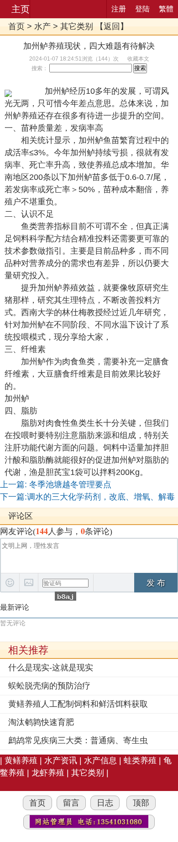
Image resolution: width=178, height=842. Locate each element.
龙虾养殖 (47, 772)
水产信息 (100, 760)
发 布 (156, 582)
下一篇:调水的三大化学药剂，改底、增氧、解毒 (87, 496)
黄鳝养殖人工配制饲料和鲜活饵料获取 (78, 704)
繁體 (166, 9)
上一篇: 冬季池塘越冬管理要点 (55, 484)
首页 (16, 26)
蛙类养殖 (140, 760)
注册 (118, 9)
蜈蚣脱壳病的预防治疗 (49, 685)
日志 (105, 802)
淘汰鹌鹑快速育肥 (41, 722)
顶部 (141, 802)
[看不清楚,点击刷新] (65, 596)
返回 (112, 26)
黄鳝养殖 (21, 760)
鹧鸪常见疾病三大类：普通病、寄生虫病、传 (78, 741)
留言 (71, 802)
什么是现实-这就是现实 (50, 667)
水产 (42, 26)
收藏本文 (138, 59)
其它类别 (76, 26)
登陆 (142, 9)
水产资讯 (60, 760)
